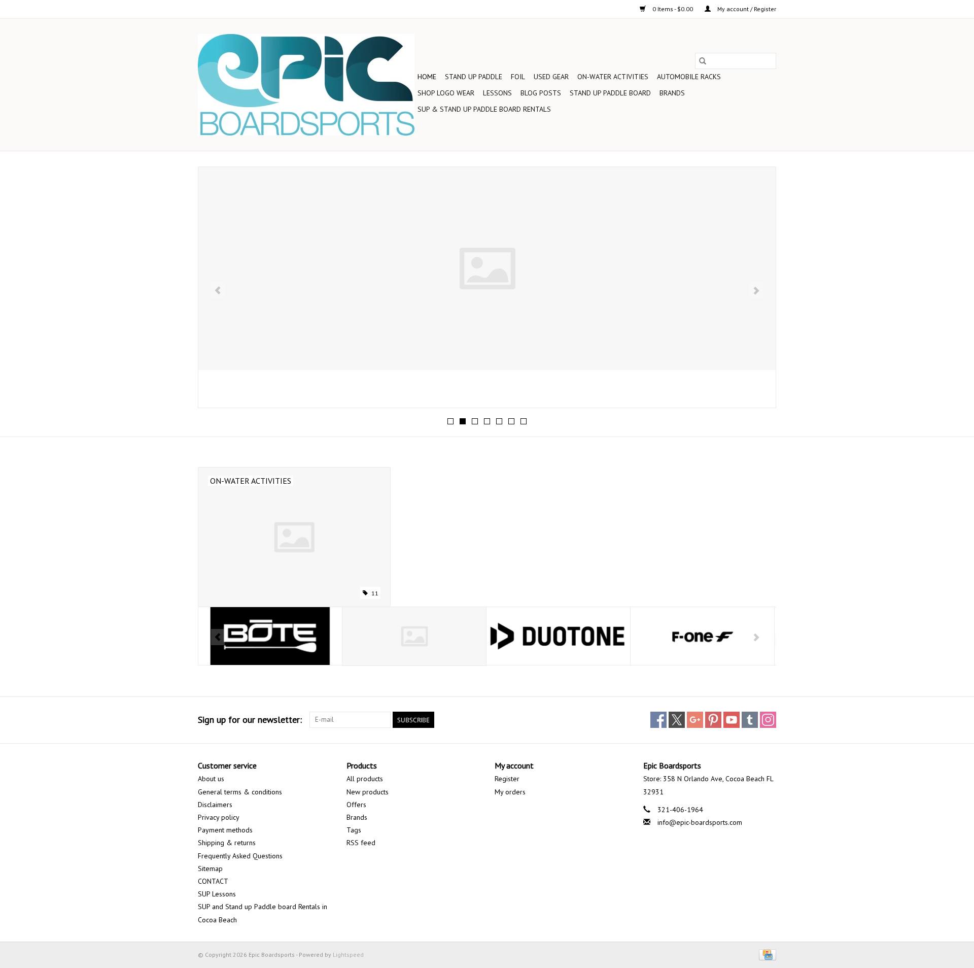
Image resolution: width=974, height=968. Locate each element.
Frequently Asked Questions (240, 855)
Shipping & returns (227, 842)
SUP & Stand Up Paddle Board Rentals (484, 109)
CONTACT (213, 881)
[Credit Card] (765, 954)
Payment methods (225, 830)
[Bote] (270, 636)
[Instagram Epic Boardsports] (768, 720)
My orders (510, 791)
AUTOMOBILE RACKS (689, 76)
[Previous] (218, 290)
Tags (353, 830)
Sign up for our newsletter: (250, 719)
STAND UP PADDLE (473, 76)
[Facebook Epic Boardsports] (658, 720)
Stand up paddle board (610, 92)
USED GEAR (551, 76)
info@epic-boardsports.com (699, 822)
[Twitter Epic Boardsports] (677, 720)
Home (427, 76)
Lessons (497, 92)
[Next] (756, 290)
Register (507, 778)
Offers (356, 804)
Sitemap (210, 868)
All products (364, 778)
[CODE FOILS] (414, 636)
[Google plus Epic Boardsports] (695, 720)
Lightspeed (348, 954)
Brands (672, 92)
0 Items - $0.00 (672, 9)
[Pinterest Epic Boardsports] (713, 720)
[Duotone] (558, 636)
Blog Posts (540, 92)
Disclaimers (215, 804)
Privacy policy (218, 817)
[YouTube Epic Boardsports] (731, 720)
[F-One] (702, 636)
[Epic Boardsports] (306, 85)
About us (211, 778)
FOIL (518, 76)
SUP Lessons (217, 893)
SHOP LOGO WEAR (446, 92)
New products (367, 791)
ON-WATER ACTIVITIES (612, 76)
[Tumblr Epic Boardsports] (750, 720)
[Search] (702, 61)
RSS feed (360, 842)
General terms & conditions (240, 791)
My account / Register (746, 9)
